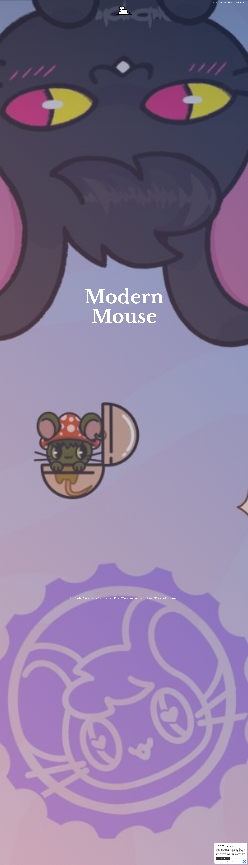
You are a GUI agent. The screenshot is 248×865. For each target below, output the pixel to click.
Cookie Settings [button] (230, 861)
